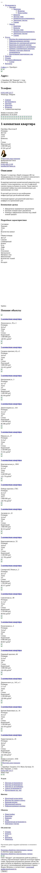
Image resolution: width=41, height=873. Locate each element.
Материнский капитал (13, 804)
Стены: (3, 142)
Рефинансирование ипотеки (19, 41)
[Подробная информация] (2, 341)
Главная (8, 100)
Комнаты (16, 15)
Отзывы (8, 58)
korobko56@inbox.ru (8, 166)
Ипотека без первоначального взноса (22, 39)
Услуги (7, 37)
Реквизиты (9, 839)
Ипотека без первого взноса (15, 800)
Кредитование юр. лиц (13, 790)
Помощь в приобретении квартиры (22, 48)
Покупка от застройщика (14, 786)
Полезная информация (13, 60)
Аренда (12, 24)
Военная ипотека (11, 802)
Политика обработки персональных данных (16, 850)
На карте (4, 262)
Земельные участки (20, 20)
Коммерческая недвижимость (24, 18)
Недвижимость (10, 5)
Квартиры (17, 9)
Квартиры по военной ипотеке (20, 45)
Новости (8, 56)
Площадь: (4, 131)
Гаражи (16, 22)
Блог (6, 835)
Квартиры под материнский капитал (22, 43)
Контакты (8, 63)
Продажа (12, 7)
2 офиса (3, 67)
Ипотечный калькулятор (14, 798)
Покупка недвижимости (13, 785)
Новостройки (22, 13)
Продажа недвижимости (14, 783)
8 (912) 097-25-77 (7, 93)
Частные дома (18, 16)
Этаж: (3, 135)
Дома (7, 820)
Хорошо (4, 871)
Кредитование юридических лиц (21, 54)
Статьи (11, 62)
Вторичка (21, 11)
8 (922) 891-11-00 (7, 164)
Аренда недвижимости (13, 788)
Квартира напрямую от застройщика (22, 47)
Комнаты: (4, 138)
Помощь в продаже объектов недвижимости (19, 51)
